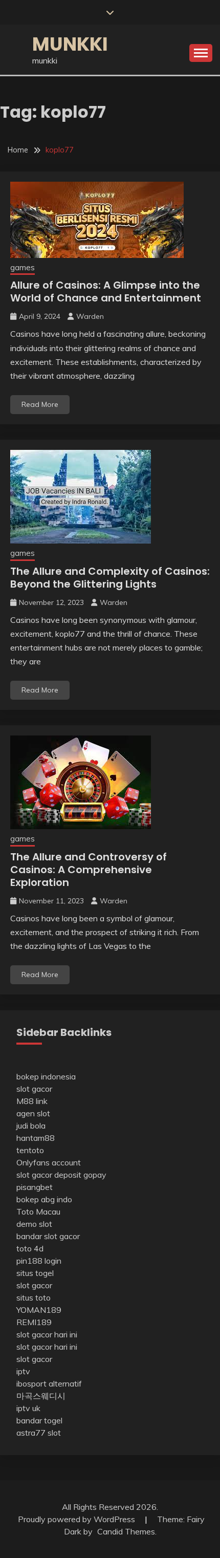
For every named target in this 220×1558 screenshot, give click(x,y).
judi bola (31, 1125)
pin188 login (38, 1261)
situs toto (33, 1297)
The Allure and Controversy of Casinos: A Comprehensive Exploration (88, 870)
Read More (39, 404)
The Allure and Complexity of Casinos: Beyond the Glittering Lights (110, 577)
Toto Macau (38, 1211)
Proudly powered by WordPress (77, 1519)
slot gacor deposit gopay (61, 1175)
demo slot (34, 1224)
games (22, 267)
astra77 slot (38, 1432)
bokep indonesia (46, 1076)
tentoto (30, 1150)
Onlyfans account (48, 1162)
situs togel (35, 1273)
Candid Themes (126, 1531)
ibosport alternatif (49, 1383)
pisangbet (34, 1187)
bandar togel (39, 1420)
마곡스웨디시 (40, 1396)
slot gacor (34, 1089)
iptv (23, 1371)
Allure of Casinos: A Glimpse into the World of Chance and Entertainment (105, 291)
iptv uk (28, 1408)
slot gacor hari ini (46, 1334)
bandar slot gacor (48, 1236)
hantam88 (35, 1138)
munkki (70, 44)
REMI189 (34, 1322)
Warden (90, 316)
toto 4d (29, 1248)
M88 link (32, 1101)
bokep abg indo (44, 1199)
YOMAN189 (38, 1310)
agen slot (33, 1113)
